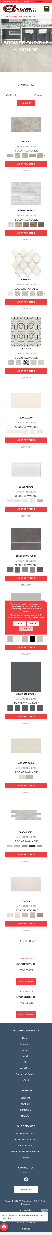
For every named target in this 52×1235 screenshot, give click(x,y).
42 (33, 941)
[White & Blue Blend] (25, 293)
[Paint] (40, 432)
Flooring (13, 16)
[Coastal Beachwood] (26, 193)
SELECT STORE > (39, 1)
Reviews (25, 1116)
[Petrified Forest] (33, 224)
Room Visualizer (25, 1146)
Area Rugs (25, 1068)
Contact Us (25, 1110)
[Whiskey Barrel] (18, 224)
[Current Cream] (26, 746)
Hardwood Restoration (25, 1140)
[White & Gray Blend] (32, 293)
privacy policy (29, 615)
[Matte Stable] (40, 639)
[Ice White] (17, 639)
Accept (19, 624)
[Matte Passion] (40, 570)
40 (26, 941)
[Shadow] (26, 677)
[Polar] (26, 815)
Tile (20, 16)
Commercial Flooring (25, 1074)
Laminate (25, 1050)
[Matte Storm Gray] (25, 570)
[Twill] (25, 915)
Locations (25, 1098)
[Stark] (32, 846)
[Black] (32, 639)
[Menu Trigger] (46, 9)
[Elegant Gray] (29, 777)
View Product (26, 164)
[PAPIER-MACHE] (26, 884)
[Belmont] (18, 362)
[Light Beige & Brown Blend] (40, 293)
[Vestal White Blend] (26, 262)
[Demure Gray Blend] (17, 293)
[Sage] (40, 846)
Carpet (25, 1038)
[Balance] (10, 639)
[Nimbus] (26, 124)
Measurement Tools (25, 1133)
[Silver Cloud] (40, 501)
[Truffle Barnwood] (41, 224)
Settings (26, 629)
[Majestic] (33, 362)
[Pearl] (26, 470)
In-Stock (25, 1080)
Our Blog (25, 1104)
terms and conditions (17, 617)
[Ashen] (32, 155)
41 (30, 941)
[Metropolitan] (26, 331)
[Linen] (17, 846)
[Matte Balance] (25, 639)
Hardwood (25, 1044)
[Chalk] (26, 400)
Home (5, 16)
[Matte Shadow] (26, 539)
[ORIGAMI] (40, 915)
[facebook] (26, 1179)
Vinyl (25, 1056)
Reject (33, 624)
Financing (25, 1158)
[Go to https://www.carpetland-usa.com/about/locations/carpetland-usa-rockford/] (26, 966)
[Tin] (25, 846)
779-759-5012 (27, 1)
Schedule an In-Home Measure (25, 1152)
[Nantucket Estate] (26, 224)
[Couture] (26, 362)
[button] (26, 1189)
